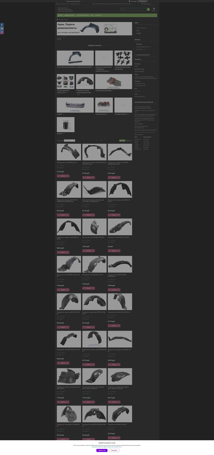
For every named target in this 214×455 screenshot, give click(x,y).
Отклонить (114, 450)
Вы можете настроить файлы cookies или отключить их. (106, 446)
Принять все (102, 450)
